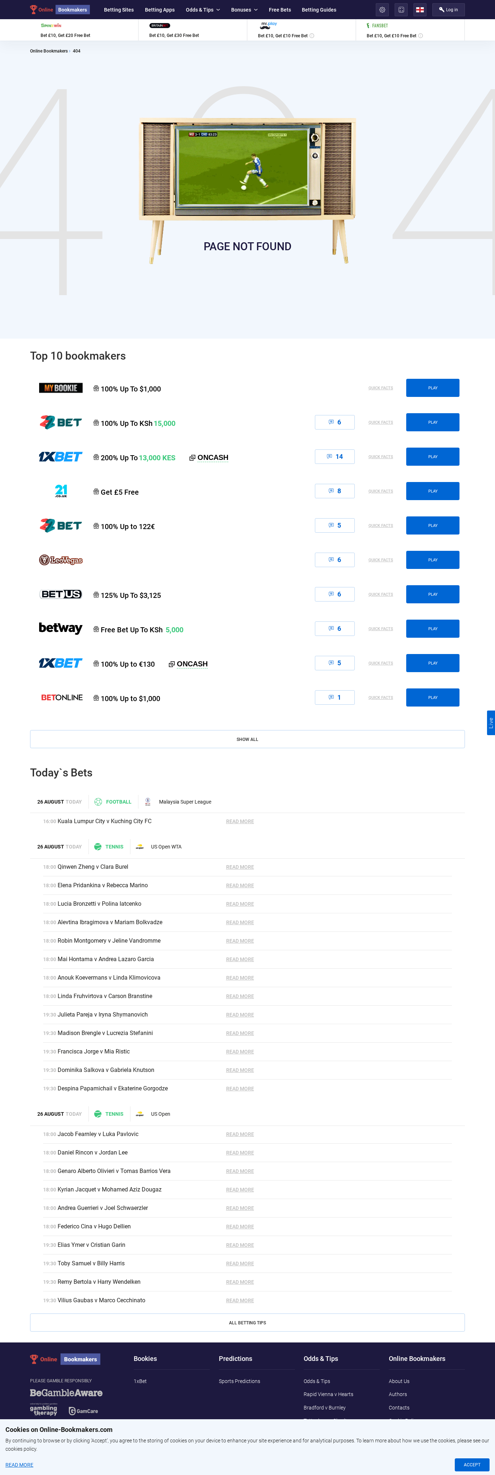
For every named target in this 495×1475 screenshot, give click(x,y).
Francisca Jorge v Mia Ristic (94, 1051)
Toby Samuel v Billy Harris (91, 1263)
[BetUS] (56, 594)
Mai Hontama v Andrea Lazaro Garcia (106, 959)
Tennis (114, 847)
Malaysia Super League (185, 802)
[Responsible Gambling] (75, 1405)
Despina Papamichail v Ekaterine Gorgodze (113, 1088)
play (433, 388)
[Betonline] (56, 697)
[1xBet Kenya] (56, 457)
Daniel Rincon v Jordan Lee (93, 1152)
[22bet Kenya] (56, 422)
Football (119, 802)
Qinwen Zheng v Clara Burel (93, 866)
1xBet (140, 1381)
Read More (240, 821)
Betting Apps (160, 10)
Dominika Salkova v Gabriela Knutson (106, 1070)
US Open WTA (166, 847)
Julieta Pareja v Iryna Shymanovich (103, 1014)
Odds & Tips (199, 10)
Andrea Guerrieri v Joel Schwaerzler (103, 1207)
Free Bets (280, 10)
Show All (247, 739)
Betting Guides (319, 10)
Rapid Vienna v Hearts (328, 1394)
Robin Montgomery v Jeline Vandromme (109, 940)
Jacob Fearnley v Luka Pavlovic (98, 1134)
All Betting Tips (247, 1322)
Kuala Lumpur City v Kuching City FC (104, 821)
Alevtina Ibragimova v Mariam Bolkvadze (110, 922)
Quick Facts (381, 388)
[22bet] (56, 525)
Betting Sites (119, 10)
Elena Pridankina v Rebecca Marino (103, 885)
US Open (160, 1114)
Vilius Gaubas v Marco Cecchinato (101, 1300)
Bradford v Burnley (325, 1408)
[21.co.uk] (56, 491)
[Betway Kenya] (56, 629)
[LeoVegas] (56, 560)
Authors (398, 1394)
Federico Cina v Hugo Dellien (94, 1226)
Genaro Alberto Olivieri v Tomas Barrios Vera (114, 1171)
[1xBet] (56, 663)
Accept (472, 1464)
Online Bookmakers (49, 51)
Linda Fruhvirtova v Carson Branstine (105, 996)
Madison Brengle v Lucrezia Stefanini (105, 1033)
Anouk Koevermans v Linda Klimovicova (109, 977)
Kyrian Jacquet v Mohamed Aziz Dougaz (110, 1189)
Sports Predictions (239, 1381)
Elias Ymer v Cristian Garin (91, 1244)
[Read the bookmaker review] (84, 30)
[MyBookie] (56, 388)
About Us (399, 1381)
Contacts (399, 1408)
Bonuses (241, 10)
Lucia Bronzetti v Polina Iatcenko (99, 903)
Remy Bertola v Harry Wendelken (99, 1281)
